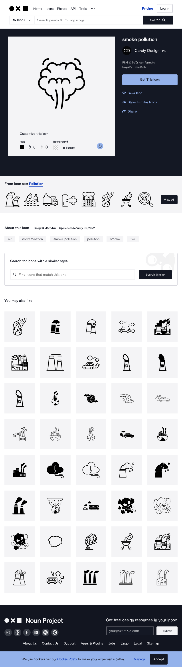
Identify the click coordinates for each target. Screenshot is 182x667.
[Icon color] (22, 147)
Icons (49, 9)
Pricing (147, 8)
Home (37, 9)
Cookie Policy (67, 659)
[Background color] (55, 147)
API (73, 9)
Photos (62, 9)
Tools (83, 9)
